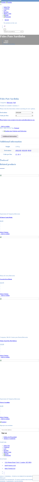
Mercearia (10, 102)
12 (16, 154)
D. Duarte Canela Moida (6, 217)
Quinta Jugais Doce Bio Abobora (8, 340)
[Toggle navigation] (0, 4)
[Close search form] (5, 29)
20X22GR (18, 150)
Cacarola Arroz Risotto (6, 279)
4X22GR (24, 150)
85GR (29, 150)
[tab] (9, 136)
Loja (5, 10)
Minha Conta (7, 13)
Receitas (6, 12)
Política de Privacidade (10, 437)
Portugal (16, 128)
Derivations (3, 112)
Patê (14, 102)
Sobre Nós (7, 7)
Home (6, 41)
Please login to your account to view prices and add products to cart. (17, 120)
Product (6, 42)
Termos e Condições (9, 438)
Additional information (10, 136)
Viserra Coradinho (5, 402)
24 (18, 154)
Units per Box (4, 115)
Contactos (6, 8)
